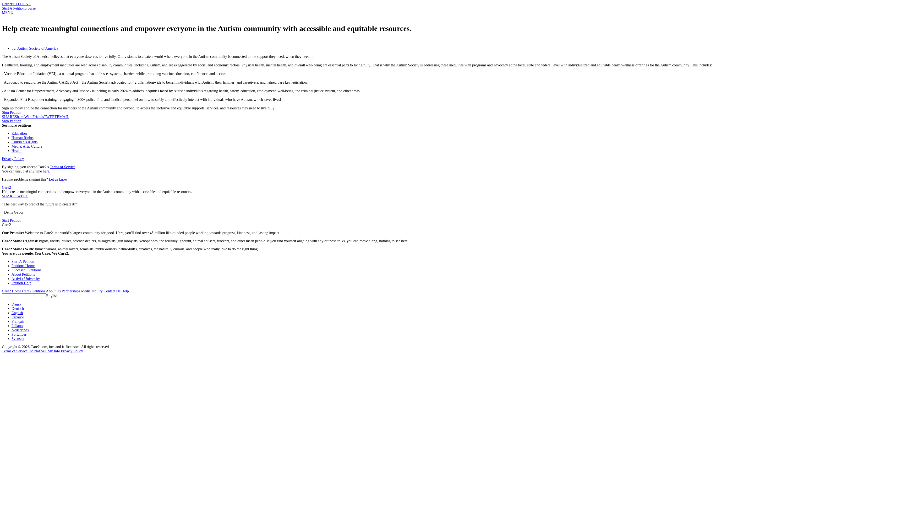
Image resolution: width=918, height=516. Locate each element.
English (52, 296)
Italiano (17, 326)
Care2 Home (11, 291)
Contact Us (112, 291)
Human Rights (22, 138)
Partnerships (71, 291)
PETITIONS (21, 4)
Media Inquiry (92, 291)
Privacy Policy (13, 159)
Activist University (25, 279)
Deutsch (17, 308)
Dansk (16, 304)
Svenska (17, 339)
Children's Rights (24, 142)
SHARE (8, 196)
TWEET (50, 117)
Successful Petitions (26, 270)
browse (30, 8)
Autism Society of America (37, 48)
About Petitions (23, 274)
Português (19, 334)
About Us (53, 291)
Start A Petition (13, 8)
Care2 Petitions (33, 291)
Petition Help (21, 283)
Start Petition (11, 220)
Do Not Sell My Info (44, 351)
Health (16, 151)
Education (19, 133)
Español (17, 317)
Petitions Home (23, 266)
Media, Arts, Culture (26, 146)
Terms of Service (62, 167)
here (46, 171)
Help (125, 291)
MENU (7, 13)
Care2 (6, 4)
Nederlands (20, 330)
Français (17, 321)
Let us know (58, 179)
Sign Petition (11, 112)
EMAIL (63, 117)
